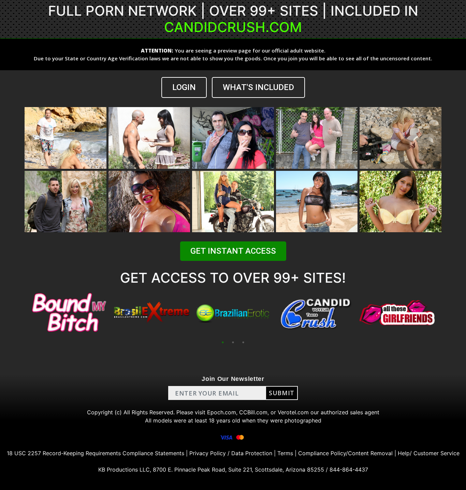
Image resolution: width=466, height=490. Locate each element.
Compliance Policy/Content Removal (345, 453)
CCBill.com (253, 412)
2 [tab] (233, 342)
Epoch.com (221, 412)
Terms (285, 453)
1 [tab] (222, 342)
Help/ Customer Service (429, 453)
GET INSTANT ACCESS (233, 251)
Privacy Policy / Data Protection (230, 453)
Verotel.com (293, 412)
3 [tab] (243, 342)
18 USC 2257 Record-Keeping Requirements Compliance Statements (95, 453)
